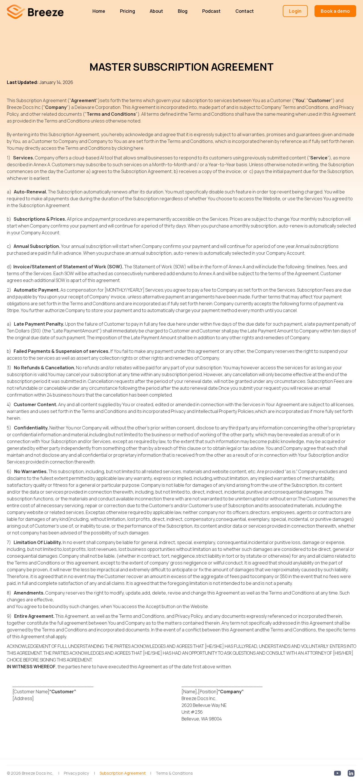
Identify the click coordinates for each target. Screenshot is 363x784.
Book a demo (335, 11)
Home (98, 11)
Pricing (127, 11)
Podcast (211, 11)
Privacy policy (76, 773)
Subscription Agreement (123, 773)
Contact (244, 11)
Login (295, 11)
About (156, 11)
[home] (35, 11)
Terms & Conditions (174, 773)
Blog (182, 11)
